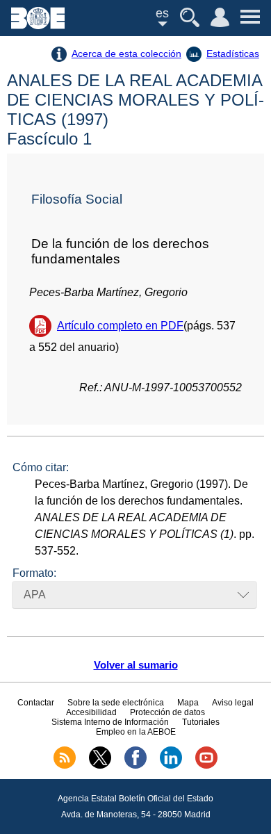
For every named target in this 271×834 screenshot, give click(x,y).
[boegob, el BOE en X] (100, 766)
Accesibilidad (91, 712)
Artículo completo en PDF (120, 326)
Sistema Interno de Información (110, 722)
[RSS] (65, 766)
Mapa (188, 703)
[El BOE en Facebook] (135, 766)
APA (35, 594)
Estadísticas (232, 53)
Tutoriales (201, 722)
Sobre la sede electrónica (115, 703)
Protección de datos (167, 712)
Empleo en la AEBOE (136, 732)
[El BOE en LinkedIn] (171, 766)
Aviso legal (233, 703)
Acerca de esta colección (126, 53)
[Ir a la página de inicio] (38, 25)
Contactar (35, 703)
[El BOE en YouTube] (206, 766)
